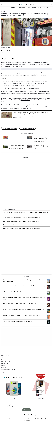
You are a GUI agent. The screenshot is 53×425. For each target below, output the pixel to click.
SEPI (2, 357)
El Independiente (5, 50)
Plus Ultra (3, 359)
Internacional (21, 7)
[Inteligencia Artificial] (14, 396)
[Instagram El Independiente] (28, 415)
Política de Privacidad (8, 418)
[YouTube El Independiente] (24, 415)
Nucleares (45, 0)
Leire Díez (3, 367)
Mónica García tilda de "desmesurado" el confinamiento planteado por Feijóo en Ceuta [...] (28, 213)
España (8, 7)
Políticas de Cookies (44, 418)
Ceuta (14, 0)
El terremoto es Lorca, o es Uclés (16, 137)
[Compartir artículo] (2, 59)
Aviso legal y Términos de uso (19, 418)
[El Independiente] (26, 4)
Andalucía (4, 122)
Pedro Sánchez (4, 363)
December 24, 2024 (34, 88)
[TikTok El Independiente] (35, 415)
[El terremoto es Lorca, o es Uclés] (5, 139)
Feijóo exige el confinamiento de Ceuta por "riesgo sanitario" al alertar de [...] (25, 224)
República (33, 0)
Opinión (3, 7)
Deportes (45, 7)
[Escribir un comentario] (13, 59)
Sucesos (3, 11)
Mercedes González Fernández (8, 369)
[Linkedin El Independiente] (31, 415)
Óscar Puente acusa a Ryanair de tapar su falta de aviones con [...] (23, 221)
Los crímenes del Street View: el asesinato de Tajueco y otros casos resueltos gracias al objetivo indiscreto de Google (30, 113)
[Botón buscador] (51, 4)
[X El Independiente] (17, 415)
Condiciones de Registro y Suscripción (33, 418)
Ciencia (29, 7)
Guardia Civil (4, 365)
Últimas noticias (9, 0)
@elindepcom (4, 52)
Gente (39, 7)
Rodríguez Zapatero (5, 361)
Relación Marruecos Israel (26, 0)
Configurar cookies (26, 420)
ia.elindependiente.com (14, 398)
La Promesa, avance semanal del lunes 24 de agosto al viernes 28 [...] (23, 228)
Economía (13, 7)
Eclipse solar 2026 (5, 355)
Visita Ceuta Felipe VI (39, 0)
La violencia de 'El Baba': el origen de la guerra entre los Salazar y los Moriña (41, 147)
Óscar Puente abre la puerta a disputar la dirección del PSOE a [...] (23, 217)
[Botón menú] (1, 4)
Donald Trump (50, 0)
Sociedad (34, 7)
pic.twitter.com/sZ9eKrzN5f (26, 85)
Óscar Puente (18, 0)
